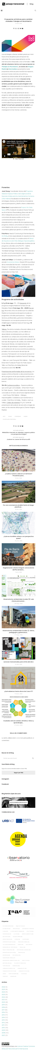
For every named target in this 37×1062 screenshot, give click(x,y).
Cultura (16, 934)
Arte (4, 416)
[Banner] (18, 858)
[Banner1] (18, 820)
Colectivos (30, 931)
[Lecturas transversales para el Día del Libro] (18, 648)
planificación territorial (9, 419)
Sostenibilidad (7, 963)
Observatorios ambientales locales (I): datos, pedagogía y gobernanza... (18, 631)
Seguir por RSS (18, 772)
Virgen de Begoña (13, 973)
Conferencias (7, 934)
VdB (4, 973)
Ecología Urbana (17, 936)
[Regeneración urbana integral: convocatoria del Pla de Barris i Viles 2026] (18, 554)
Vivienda (24, 973)
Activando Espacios (8, 926)
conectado (19, 738)
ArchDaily (5, 236)
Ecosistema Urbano (13, 262)
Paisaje (22, 947)
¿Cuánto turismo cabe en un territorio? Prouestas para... (18, 475)
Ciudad (10, 416)
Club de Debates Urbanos (17, 931)
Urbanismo (16, 965)
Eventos (25, 939)
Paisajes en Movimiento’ (10, 66)
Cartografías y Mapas (28, 928)
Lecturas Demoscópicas (9, 944)
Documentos (6, 936)
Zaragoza (13, 976)
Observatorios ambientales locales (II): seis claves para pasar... (18, 600)
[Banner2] (18, 839)
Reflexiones (16, 955)
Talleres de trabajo (20, 963)
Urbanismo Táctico (24, 971)
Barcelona (16, 928)
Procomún (21, 952)
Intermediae (13, 69)
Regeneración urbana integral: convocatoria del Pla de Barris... (18, 569)
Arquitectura (20, 926)
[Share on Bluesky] (20, 28)
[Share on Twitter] (15, 28)
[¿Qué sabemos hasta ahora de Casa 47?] (18, 678)
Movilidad (29, 944)
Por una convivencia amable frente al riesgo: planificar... (18, 506)
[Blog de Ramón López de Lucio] (18, 802)
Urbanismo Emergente (9, 968)
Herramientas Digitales (9, 941)
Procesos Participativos (9, 952)
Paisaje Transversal (8, 949)
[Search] (35, 10)
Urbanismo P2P (21, 968)
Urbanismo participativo (9, 971)
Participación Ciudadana (23, 949)
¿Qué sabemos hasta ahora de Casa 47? (18, 691)
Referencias (6, 955)
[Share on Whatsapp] (16, 28)
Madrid (25, 416)
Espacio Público (7, 939)
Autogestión (6, 928)
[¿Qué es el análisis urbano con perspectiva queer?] (18, 523)
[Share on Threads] (18, 28)
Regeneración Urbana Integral (11, 960)
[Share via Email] (22, 28)
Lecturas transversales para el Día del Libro (19, 662)
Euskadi (17, 939)
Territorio (6, 965)
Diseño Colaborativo (27, 934)
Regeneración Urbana (9, 957)
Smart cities (25, 960)
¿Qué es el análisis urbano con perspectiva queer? (19, 537)
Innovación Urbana (23, 941)
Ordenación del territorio (10, 947)
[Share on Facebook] (13, 28)
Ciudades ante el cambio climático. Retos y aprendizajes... (18, 722)
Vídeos (5, 976)
